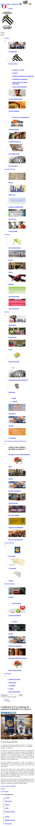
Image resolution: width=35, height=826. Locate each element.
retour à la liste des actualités (8, 786)
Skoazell (14, 401)
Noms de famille (13, 231)
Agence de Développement (19, 86)
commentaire (5, 791)
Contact (10, 8)
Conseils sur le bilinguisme (16, 527)
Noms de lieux (12, 219)
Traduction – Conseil (18, 70)
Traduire (11, 425)
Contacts (11, 580)
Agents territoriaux (14, 308)
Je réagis (3, 788)
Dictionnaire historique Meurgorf (18, 658)
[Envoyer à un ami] (13, 713)
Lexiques (11, 688)
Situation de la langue (14, 679)
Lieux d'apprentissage (15, 247)
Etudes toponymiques (14, 691)
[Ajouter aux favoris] (15, 713)
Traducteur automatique (15, 646)
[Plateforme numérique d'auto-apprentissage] (17, 257)
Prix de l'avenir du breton (16, 539)
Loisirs (10, 349)
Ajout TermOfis (16, 603)
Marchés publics (13, 166)
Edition (11, 478)
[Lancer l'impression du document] (11, 713)
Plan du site (8, 801)
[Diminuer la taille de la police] (2, 713)
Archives (14, 621)
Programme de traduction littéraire (18, 380)
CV (13, 368)
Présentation (12, 556)
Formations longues (14, 296)
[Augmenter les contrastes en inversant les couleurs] (6, 713)
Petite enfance (12, 325)
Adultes (11, 272)
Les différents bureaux (15, 141)
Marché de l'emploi (14, 361)
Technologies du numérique (20, 79)
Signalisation (12, 413)
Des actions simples (14, 515)
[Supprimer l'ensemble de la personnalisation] (8, 713)
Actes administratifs (14, 154)
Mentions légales (10, 811)
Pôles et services (13, 63)
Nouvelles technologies (15, 491)
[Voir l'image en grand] (17, 739)
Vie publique (12, 685)
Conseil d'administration (15, 99)
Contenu (8, 4)
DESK (14, 398)
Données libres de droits (15, 670)
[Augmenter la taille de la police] (4, 713)
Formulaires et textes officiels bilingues (19, 454)
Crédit (6, 808)
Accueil (7, 699)
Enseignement (12, 337)
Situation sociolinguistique (16, 207)
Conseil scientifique (14, 111)
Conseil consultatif (14, 129)
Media (10, 466)
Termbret (15, 73)
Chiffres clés (12, 194)
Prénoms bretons (13, 503)
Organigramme (13, 51)
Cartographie (12, 568)
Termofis (11, 597)
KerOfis (11, 633)
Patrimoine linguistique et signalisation (23, 76)
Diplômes (11, 284)
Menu (2, 4)
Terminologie (12, 438)
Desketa (11, 260)
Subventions (12, 392)
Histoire (11, 182)
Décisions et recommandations (20, 117)
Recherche (15, 4)
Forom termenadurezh (15, 615)
